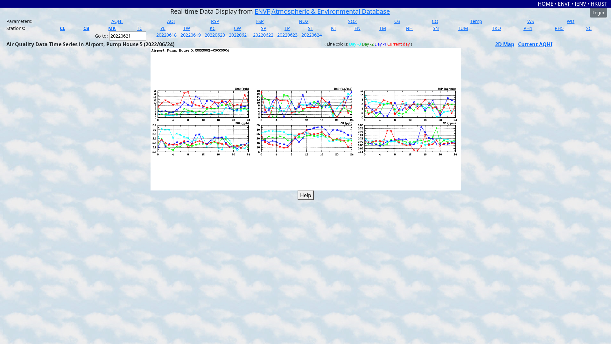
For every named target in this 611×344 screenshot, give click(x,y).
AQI (171, 21)
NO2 (303, 21)
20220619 (191, 35)
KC (212, 28)
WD (570, 21)
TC (139, 28)
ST (310, 28)
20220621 (239, 35)
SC (589, 28)
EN (358, 28)
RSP (215, 21)
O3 (397, 21)
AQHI (117, 21)
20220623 (288, 35)
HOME (546, 3)
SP (263, 28)
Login (598, 13)
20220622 (264, 35)
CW (237, 28)
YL (162, 28)
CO (435, 21)
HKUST (599, 3)
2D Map (504, 44)
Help (305, 195)
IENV (581, 3)
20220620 (215, 35)
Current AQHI (535, 44)
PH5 (559, 28)
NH (409, 28)
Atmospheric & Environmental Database (330, 11)
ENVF (565, 3)
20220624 (312, 35)
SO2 (352, 21)
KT (333, 28)
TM (382, 28)
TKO (496, 28)
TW (186, 28)
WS (530, 21)
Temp (476, 21)
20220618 (167, 35)
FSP (260, 21)
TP (287, 28)
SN (436, 28)
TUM (463, 28)
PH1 (527, 28)
